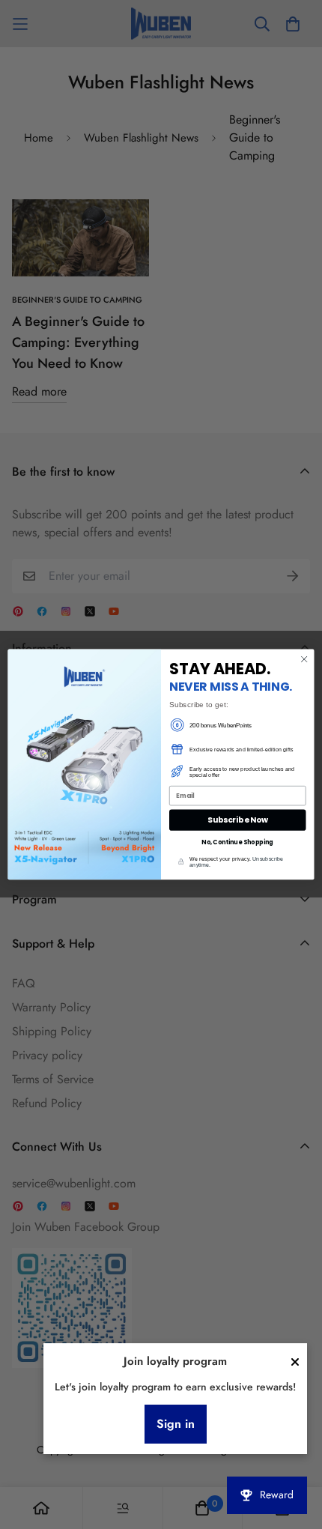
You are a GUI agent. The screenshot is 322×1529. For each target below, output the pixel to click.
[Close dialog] (304, 659)
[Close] (295, 1361)
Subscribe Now (237, 820)
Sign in (176, 1423)
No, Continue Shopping (237, 842)
